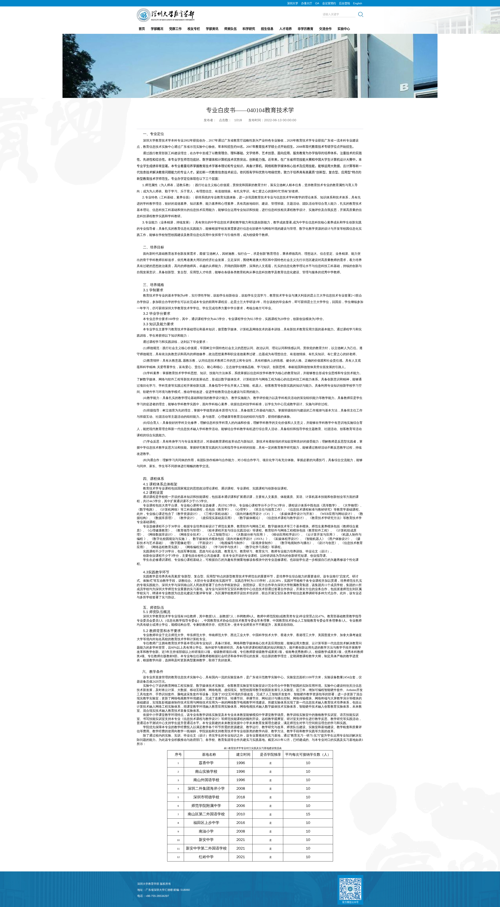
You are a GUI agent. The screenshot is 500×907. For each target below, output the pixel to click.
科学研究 (249, 28)
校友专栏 (194, 28)
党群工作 (175, 28)
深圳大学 (292, 3)
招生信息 (267, 28)
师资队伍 (230, 28)
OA (317, 3)
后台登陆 (344, 3)
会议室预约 (329, 3)
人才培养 (285, 28)
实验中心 (344, 28)
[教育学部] (166, 9)
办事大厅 (306, 3)
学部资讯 (212, 28)
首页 (142, 28)
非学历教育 (305, 28)
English (357, 3)
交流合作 (325, 28)
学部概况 (157, 28)
